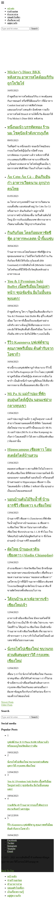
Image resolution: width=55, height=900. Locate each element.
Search (34, 28)
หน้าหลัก (10, 8)
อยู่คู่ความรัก (12, 23)
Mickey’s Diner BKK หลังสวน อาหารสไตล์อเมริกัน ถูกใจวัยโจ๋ (30, 77)
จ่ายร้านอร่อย (12, 11)
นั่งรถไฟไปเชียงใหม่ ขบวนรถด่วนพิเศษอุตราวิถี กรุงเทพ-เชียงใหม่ (30, 655)
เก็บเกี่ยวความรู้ (13, 20)
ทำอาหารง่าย (12, 14)
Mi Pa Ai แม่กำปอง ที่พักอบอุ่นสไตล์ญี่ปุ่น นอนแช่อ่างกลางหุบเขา (29, 400)
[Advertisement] (27, 46)
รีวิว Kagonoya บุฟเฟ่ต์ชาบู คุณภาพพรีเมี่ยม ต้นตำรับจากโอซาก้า (30, 348)
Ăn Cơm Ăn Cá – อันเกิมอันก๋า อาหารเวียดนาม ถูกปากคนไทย (28, 183)
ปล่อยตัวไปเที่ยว (13, 17)
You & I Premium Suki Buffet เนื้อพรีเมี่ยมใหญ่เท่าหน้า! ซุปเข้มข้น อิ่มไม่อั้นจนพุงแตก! (29, 785)
